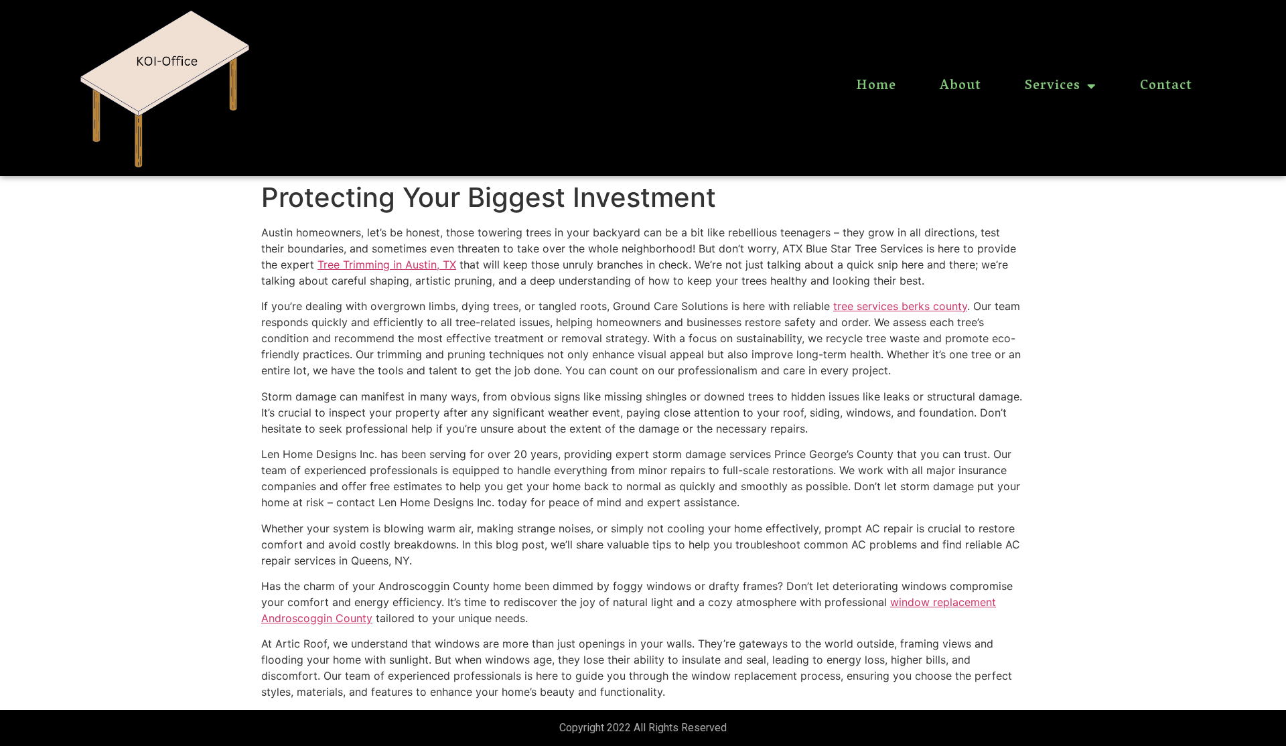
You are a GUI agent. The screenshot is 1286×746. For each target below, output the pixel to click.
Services (1052, 86)
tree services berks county (900, 306)
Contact (1166, 86)
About (960, 86)
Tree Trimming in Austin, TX (386, 264)
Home (876, 86)
